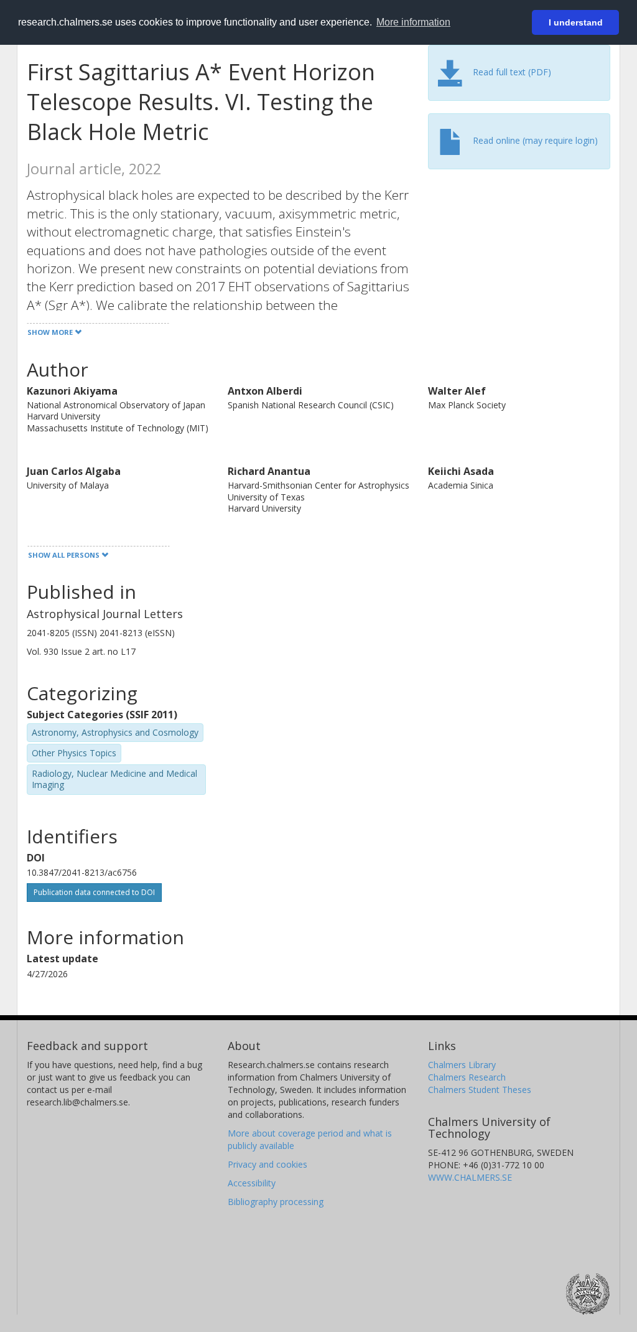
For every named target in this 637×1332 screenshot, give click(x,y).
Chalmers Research (467, 1077)
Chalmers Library (462, 1065)
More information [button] (413, 22)
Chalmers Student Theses (479, 1089)
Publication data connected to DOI (94, 892)
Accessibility (252, 1183)
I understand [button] (576, 22)
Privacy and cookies (267, 1164)
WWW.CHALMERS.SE (470, 1177)
